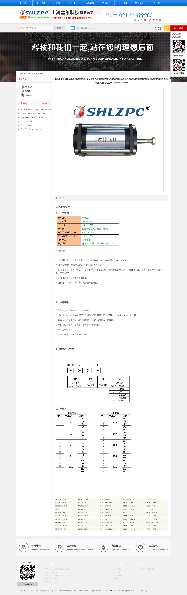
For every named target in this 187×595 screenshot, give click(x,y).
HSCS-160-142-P (83, 522)
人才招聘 (123, 3)
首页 (33, 74)
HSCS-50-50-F (128, 526)
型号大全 (139, 3)
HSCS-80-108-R (128, 522)
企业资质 (57, 3)
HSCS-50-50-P (151, 516)
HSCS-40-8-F (82, 519)
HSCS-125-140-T (61, 529)
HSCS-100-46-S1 (129, 519)
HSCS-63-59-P (60, 522)
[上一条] (155, 29)
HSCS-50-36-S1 (105, 519)
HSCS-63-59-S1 (83, 499)
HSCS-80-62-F (83, 506)
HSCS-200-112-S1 (152, 522)
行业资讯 (118, 579)
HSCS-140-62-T (151, 512)
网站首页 (24, 3)
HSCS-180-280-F (83, 529)
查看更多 (45, 104)
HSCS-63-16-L (128, 516)
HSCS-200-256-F (152, 506)
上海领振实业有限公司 (145, 569)
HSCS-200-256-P (106, 503)
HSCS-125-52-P (128, 509)
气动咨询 (178, 34)
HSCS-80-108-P (60, 503)
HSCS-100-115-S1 (106, 529)
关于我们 (41, 3)
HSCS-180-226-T (129, 529)
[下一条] (159, 29)
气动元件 (29, 87)
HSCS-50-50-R (151, 526)
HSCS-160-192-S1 (106, 499)
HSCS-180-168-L (61, 512)
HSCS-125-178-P (152, 499)
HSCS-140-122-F (106, 509)
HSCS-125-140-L (84, 526)
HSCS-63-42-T (128, 499)
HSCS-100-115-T (61, 509)
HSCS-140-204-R (129, 503)
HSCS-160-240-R (61, 506)
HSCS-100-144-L (129, 512)
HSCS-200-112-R (61, 519)
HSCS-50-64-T (105, 506)
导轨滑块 (29, 96)
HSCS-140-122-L (61, 499)
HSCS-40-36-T (83, 503)
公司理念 (118, 572)
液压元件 (29, 91)
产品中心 (73, 3)
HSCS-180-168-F (152, 509)
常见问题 (106, 3)
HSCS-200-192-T (106, 516)
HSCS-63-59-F (151, 503)
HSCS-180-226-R (106, 526)
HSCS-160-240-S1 (84, 512)
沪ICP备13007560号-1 (114, 591)
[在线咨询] (167, 28)
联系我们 (156, 3)
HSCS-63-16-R (83, 516)
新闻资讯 (90, 3)
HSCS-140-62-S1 (106, 512)
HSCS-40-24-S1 (151, 519)
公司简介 (118, 569)
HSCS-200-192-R (129, 506)
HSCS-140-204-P (61, 526)
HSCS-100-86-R (60, 516)
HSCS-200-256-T (84, 509)
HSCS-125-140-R (106, 522)
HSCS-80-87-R (151, 529)
